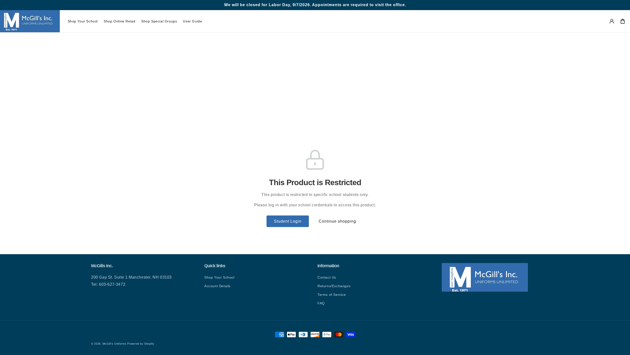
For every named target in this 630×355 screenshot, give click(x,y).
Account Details (217, 286)
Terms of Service (331, 295)
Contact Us (326, 277)
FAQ (321, 303)
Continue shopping (337, 221)
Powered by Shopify (140, 343)
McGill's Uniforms (114, 343)
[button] (83, 21)
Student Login (287, 221)
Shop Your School (219, 277)
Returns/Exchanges (333, 286)
